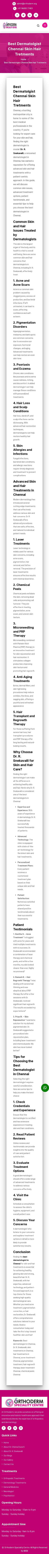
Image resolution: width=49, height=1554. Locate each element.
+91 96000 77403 (25, 8)
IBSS (26, 1551)
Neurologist (9, 1491)
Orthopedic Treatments (14, 1478)
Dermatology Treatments (15, 1483)
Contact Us (9, 1464)
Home (23, 59)
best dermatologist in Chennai (21, 1260)
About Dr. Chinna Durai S (14, 1447)
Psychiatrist (9, 1496)
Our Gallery (8, 1460)
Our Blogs (8, 1456)
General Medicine (11, 1487)
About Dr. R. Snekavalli (13, 1451)
